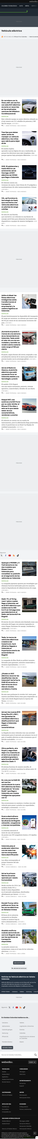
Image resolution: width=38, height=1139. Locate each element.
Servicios (4, 944)
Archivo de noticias (19, 968)
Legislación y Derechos (27, 1026)
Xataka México (6, 1121)
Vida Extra (22, 1074)
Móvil (27, 6)
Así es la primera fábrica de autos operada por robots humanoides (9, 876)
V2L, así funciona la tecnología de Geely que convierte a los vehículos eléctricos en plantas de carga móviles (9, 203)
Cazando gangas (7, 1029)
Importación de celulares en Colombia (27, 1037)
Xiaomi (22, 1042)
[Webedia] (33, 1)
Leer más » (15, 123)
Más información (29, 1137)
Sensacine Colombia (25, 1126)
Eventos (22, 1029)
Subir (31, 1062)
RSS (13, 555)
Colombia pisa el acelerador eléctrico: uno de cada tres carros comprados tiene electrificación (10, 850)
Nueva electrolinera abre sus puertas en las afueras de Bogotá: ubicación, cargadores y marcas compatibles (10, 820)
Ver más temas (7, 1047)
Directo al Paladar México (9, 1129)
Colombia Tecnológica (9, 6)
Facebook (5, 555)
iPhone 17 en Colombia (20, 36)
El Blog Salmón (24, 1107)
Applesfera (5, 1077)
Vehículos (4, 116)
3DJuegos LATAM (24, 1121)
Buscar (35, 1054)
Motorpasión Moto (25, 1097)
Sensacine (23, 1083)
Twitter (1, 555)
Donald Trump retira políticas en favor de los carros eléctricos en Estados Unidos (9, 906)
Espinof (22, 1086)
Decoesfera (5, 1109)
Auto (21, 6)
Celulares (15, 991)
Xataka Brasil (6, 1123)
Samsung (29, 991)
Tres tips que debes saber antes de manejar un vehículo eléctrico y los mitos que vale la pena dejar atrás (10, 137)
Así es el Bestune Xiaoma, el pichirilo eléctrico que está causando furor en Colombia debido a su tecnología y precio (10, 373)
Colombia (22, 1033)
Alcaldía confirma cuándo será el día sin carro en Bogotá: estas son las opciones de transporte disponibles (10, 936)
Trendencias (5, 1107)
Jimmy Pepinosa (11, 126)
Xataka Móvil (5, 1074)
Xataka (4, 1072)
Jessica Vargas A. (11, 867)
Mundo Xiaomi (6, 1082)
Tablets (22, 991)
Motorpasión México (25, 1129)
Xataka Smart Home (8, 1079)
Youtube (9, 555)
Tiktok (17, 555)
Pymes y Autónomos (25, 1109)
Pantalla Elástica (7, 1042)
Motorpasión (23, 1095)
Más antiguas (19, 963)
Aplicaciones (6, 1026)
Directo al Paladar (7, 1095)
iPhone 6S (5, 1036)
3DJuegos (22, 1072)
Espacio (34, 6)
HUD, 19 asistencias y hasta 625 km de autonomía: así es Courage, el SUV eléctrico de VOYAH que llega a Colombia (10, 171)
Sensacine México (25, 1123)
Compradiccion (6, 1112)
